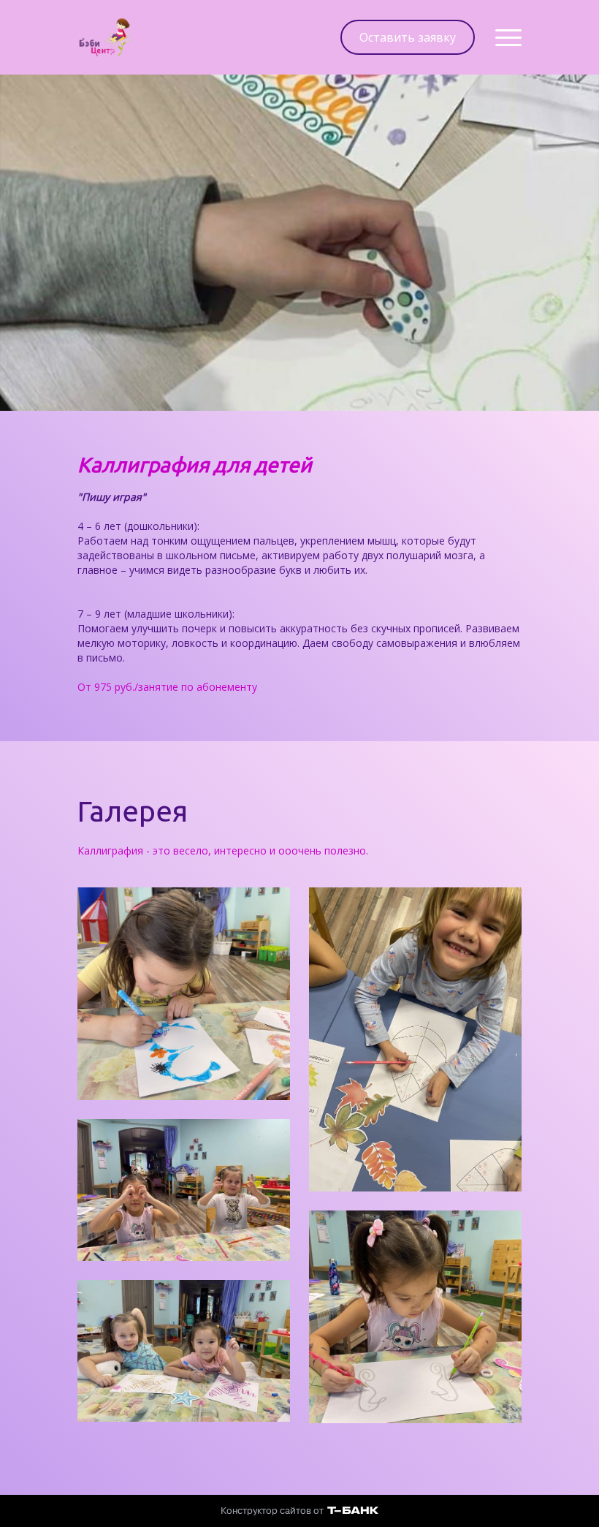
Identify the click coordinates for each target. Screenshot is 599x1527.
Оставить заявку (407, 37)
